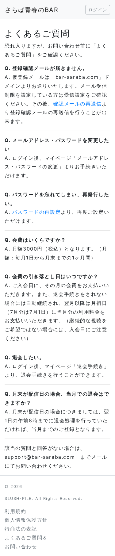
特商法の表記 (21, 529)
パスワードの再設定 (36, 212)
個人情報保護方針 (26, 520)
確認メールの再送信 (77, 104)
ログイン (97, 9)
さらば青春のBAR (31, 9)
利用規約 (15, 511)
